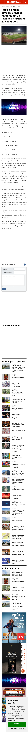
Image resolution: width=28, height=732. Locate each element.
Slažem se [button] (16, 723)
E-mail (8, 272)
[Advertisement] (14, 60)
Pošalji (4, 289)
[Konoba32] (14, 692)
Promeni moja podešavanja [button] (17, 728)
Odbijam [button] (17, 726)
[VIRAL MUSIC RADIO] (14, 107)
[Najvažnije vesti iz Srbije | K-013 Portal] (14, 2)
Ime (5, 269)
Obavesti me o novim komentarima (13, 287)
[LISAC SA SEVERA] (14, 658)
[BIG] (14, 627)
